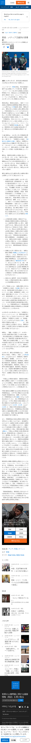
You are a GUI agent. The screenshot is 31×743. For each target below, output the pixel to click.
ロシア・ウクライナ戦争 (22, 7)
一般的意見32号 (19, 260)
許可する (5, 740)
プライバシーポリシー (12, 711)
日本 (11, 7)
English (6, 32)
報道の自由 (20, 555)
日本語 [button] (12, 3)
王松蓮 (16, 125)
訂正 (4, 711)
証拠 (18, 288)
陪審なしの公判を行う (19, 252)
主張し (22, 320)
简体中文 (11, 32)
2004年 (15, 405)
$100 (21, 529)
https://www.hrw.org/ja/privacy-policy (13, 736)
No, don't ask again (14, 19)
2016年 (20, 405)
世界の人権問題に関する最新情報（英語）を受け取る (15, 695)
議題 (18, 397)
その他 (13, 740)
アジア (10, 549)
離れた (5, 431)
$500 (21, 533)
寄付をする (21, 3)
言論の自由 (12, 555)
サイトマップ (22, 711)
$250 (10, 533)
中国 (14, 107)
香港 (13, 87)
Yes (5, 19)
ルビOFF (24, 739)
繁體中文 (15, 32)
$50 (9, 529)
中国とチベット (19, 549)
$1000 (10, 537)
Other (21, 537)
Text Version (6, 714)
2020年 (4, 407)
